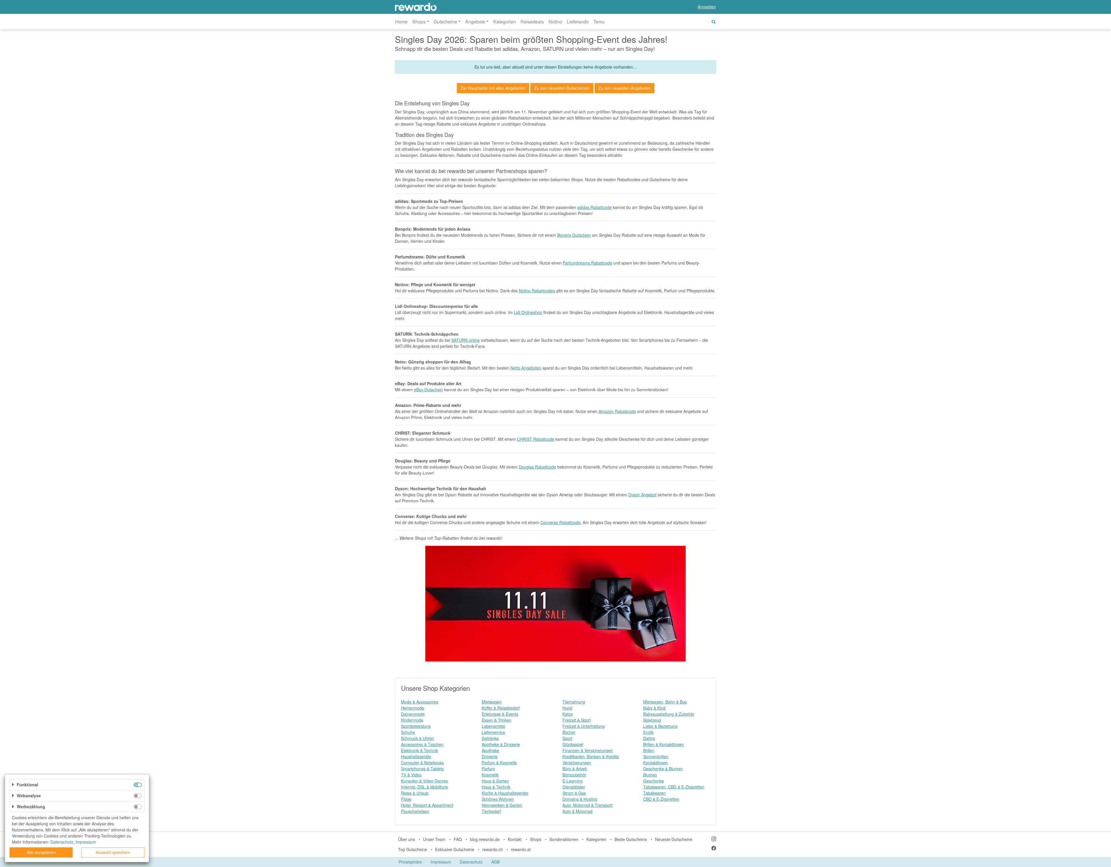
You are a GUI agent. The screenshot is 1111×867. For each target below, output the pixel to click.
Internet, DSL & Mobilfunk (424, 787)
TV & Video (411, 775)
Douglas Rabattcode (537, 467)
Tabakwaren (654, 793)
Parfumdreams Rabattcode (587, 263)
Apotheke (490, 750)
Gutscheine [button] (445, 21)
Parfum (488, 769)
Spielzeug (652, 720)
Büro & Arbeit (574, 769)
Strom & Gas (574, 793)
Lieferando (578, 21)
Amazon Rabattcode (617, 411)
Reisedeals (532, 21)
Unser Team (434, 839)
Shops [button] (419, 21)
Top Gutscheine (412, 849)
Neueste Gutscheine (673, 839)
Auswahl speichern (113, 852)
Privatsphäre (410, 862)
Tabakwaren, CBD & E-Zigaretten (673, 787)
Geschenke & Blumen (663, 769)
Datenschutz (471, 862)
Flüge (406, 799)
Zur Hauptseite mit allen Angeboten (493, 88)
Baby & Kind (654, 708)
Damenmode (413, 714)
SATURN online (465, 340)
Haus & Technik (496, 787)
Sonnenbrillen (655, 756)
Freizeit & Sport (576, 720)
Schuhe (408, 732)
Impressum (441, 862)
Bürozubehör (574, 775)
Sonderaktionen (563, 839)
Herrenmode (412, 708)
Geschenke (653, 781)
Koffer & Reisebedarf (501, 708)
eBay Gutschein (428, 389)
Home (401, 21)
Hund (567, 708)
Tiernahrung (573, 702)
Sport (567, 738)
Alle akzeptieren (41, 852)
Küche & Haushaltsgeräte (505, 793)
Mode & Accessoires (419, 702)
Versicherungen (576, 762)
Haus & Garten (495, 781)
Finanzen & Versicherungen (587, 750)
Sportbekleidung (416, 726)
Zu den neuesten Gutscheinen (562, 88)
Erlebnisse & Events (500, 714)
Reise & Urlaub (414, 793)
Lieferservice (493, 732)
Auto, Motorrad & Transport (587, 805)
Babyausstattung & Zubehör (668, 714)
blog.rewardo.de (485, 839)
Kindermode (412, 720)
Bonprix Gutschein (574, 235)
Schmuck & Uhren (417, 738)
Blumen (650, 775)
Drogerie (490, 756)
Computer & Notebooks (422, 762)
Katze (567, 714)
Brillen (648, 750)
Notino (555, 21)
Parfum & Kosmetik (499, 762)
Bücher (568, 732)
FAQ (458, 839)
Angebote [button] (475, 21)
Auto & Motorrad (577, 811)
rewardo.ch (492, 849)
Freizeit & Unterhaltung (583, 726)
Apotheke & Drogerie (501, 744)
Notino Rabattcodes (537, 290)
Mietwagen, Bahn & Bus (665, 702)
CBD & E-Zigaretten (661, 799)
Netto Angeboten (525, 368)
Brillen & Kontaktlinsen (663, 744)
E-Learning (572, 781)
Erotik (648, 732)
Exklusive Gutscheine (454, 849)
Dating (649, 738)
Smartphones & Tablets (422, 769)
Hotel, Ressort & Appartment (427, 805)
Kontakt (515, 839)
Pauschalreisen (415, 811)
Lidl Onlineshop (528, 312)
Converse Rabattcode (560, 522)
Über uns (406, 839)
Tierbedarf (491, 811)
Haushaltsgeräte (416, 756)
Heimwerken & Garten (502, 805)
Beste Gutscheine (631, 839)
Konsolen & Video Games (424, 781)
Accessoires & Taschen (422, 744)
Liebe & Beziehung (660, 726)
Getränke (490, 738)
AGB (495, 862)
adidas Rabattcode (594, 207)
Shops (535, 839)
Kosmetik (490, 775)
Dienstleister (573, 787)
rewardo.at (521, 849)
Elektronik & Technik (419, 750)
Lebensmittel (493, 726)
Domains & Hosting (579, 799)
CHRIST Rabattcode (535, 439)
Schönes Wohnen (498, 799)
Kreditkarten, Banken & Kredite (590, 756)
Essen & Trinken (497, 720)
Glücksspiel (572, 744)
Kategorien (504, 21)
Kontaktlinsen (655, 762)
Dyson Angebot (642, 494)
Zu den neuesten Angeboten (624, 88)
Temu (599, 21)
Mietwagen (492, 702)
